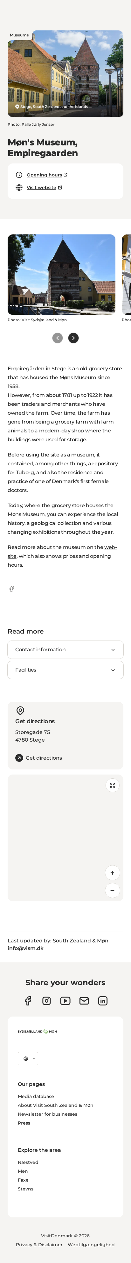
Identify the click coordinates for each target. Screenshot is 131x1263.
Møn (23, 1171)
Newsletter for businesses (47, 1114)
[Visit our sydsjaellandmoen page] (27, 1000)
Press (24, 1123)
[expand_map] (113, 785)
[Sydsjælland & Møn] (37, 1032)
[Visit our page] (46, 1000)
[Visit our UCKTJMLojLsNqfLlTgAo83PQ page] (65, 1000)
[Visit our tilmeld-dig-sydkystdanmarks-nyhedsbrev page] (84, 1000)
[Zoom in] (112, 872)
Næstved (28, 1162)
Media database (36, 1096)
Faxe (23, 1180)
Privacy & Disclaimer (39, 1244)
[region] (65, 838)
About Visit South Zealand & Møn (55, 1105)
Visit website (41, 187)
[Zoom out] (112, 890)
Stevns (25, 1189)
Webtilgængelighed (91, 1244)
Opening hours (44, 175)
